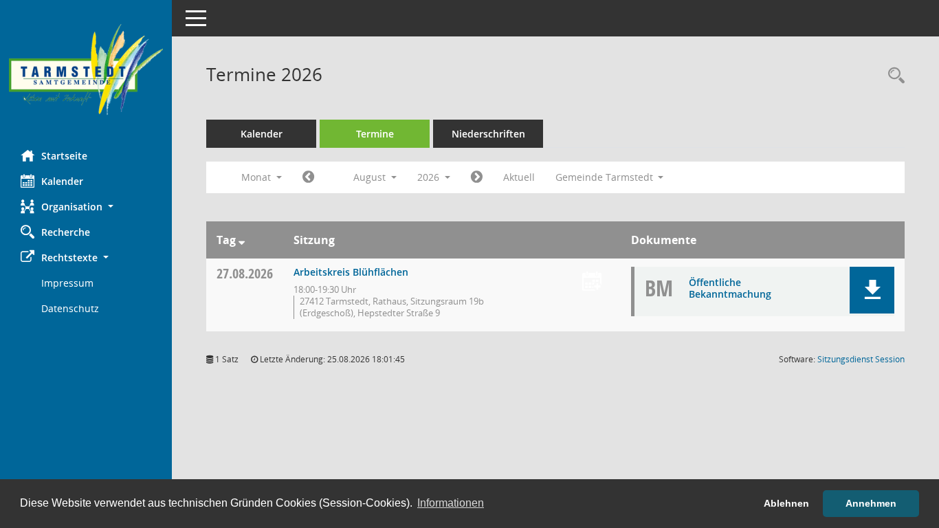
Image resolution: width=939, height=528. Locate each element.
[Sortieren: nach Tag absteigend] (242, 240)
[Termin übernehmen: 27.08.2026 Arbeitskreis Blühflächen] (591, 282)
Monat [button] (257, 177)
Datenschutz (70, 308)
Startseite (64, 155)
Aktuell (519, 177)
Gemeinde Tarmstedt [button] (605, 177)
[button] (86, 206)
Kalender (62, 181)
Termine (375, 133)
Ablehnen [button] (786, 503)
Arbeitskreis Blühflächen (351, 271)
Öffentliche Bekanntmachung (730, 288)
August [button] (370, 177)
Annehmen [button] (871, 503)
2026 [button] (429, 177)
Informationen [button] (450, 503)
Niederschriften (488, 133)
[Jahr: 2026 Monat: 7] (308, 177)
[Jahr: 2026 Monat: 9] (477, 177)
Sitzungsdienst (861, 359)
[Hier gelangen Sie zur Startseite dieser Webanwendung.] (86, 70)
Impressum (67, 282)
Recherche (65, 232)
